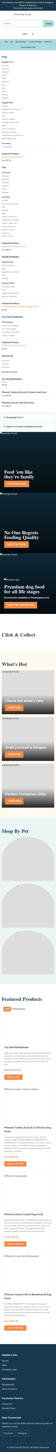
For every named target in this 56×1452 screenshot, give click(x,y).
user (25, 34)
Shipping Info (8, 1384)
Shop (4, 1365)
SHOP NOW (14, 707)
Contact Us (7, 1404)
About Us (48, 42)
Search (49, 24)
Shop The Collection (20, 605)
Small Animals (20, 42)
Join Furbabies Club (28, 47)
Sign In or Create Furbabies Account (24, 426)
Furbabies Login (9, 1370)
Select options (15, 1164)
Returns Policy (8, 1408)
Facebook (8, 1433)
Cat (11, 42)
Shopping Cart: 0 (14, 417)
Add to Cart (13, 1077)
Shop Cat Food (16, 544)
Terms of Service (9, 1389)
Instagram (22, 1433)
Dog (6, 42)
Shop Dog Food (16, 484)
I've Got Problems (35, 42)
